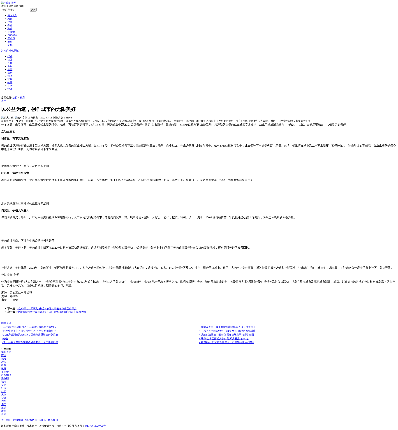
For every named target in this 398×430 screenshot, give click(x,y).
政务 (3, 362)
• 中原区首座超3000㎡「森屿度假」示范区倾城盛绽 (227, 330)
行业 (3, 388)
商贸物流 (6, 375)
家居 (3, 411)
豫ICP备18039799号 (95, 425)
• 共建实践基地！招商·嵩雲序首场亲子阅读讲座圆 (226, 334)
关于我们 (6, 420)
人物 (3, 394)
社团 (3, 391)
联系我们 (52, 420)
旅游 (3, 407)
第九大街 (6, 352)
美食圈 (5, 378)
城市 (3, 358)
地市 (3, 381)
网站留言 (29, 420)
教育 (3, 368)
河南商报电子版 (10, 50)
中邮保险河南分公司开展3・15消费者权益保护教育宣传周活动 (51, 311)
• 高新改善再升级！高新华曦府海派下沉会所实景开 (227, 327)
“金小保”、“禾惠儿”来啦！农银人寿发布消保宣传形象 (46, 308)
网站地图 (17, 420)
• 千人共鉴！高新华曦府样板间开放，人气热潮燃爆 (30, 342)
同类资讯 (6, 323)
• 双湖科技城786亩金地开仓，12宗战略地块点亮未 (226, 342)
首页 (14, 97)
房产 (22, 97)
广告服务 (41, 420)
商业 (3, 355)
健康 (3, 414)
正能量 (5, 371)
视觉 (3, 365)
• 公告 (5, 338)
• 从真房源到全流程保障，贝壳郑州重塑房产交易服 (30, 334)
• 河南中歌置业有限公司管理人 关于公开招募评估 (29, 330)
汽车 (3, 401)
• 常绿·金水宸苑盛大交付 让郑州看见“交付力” (224, 338)
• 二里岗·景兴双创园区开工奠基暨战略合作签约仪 (29, 327)
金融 (3, 398)
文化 (3, 385)
